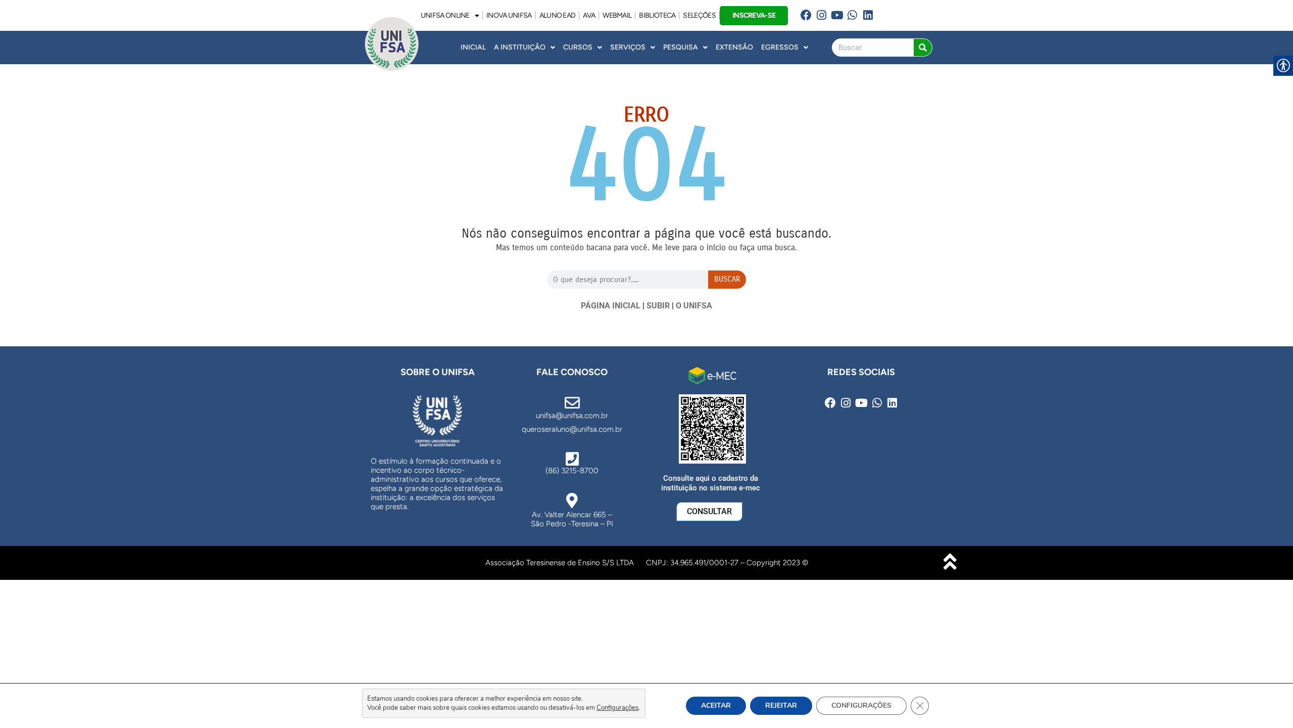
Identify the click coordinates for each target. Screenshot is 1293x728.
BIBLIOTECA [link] (657, 15)
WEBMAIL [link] (617, 15)
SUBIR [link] (658, 305)
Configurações (617, 707)
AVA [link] (589, 15)
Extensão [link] (734, 47)
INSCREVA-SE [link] (754, 15)
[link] (806, 15)
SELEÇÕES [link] (699, 15)
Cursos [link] (577, 47)
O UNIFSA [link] (694, 305)
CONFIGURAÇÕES (861, 705)
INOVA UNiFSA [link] (509, 15)
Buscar (727, 279)
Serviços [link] (627, 47)
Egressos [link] (780, 47)
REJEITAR (781, 705)
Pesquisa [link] (680, 47)
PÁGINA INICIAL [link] (610, 305)
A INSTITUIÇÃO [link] (519, 47)
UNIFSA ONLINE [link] (445, 15)
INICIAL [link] (473, 47)
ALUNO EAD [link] (557, 15)
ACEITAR (716, 705)
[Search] (923, 47)
